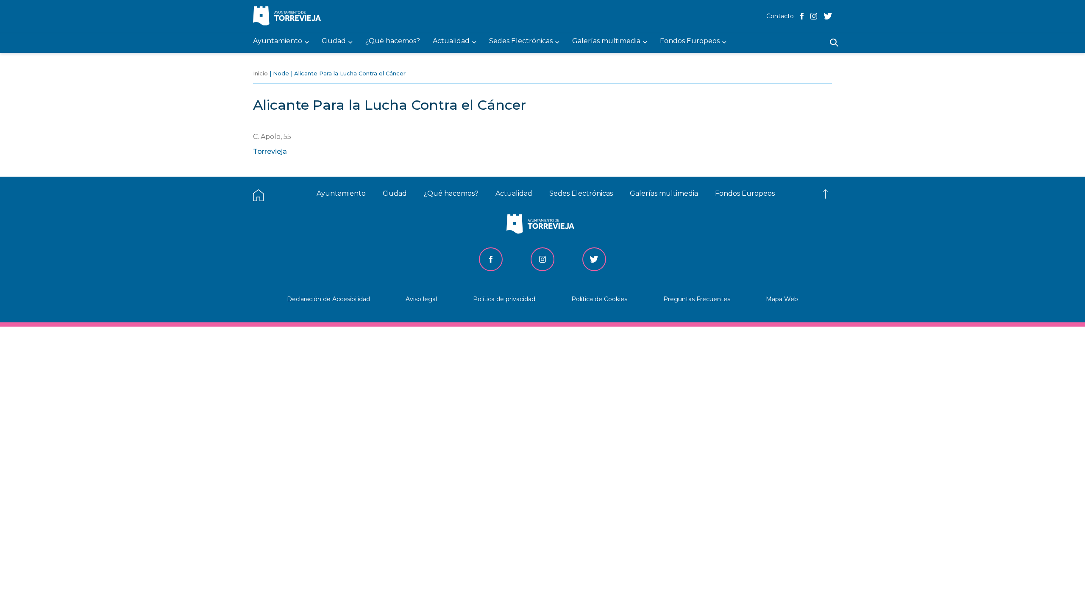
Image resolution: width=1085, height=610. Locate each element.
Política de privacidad (504, 299)
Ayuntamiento (341, 193)
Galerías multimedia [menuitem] (606, 41)
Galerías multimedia (664, 193)
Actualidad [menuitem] (451, 41)
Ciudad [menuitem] (334, 41)
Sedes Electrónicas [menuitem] (521, 41)
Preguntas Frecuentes (696, 299)
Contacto (780, 16)
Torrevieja (270, 151)
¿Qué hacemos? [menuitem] (392, 41)
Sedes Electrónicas (581, 193)
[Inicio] (289, 16)
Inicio (260, 73)
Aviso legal (421, 299)
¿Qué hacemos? (451, 193)
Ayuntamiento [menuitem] (277, 41)
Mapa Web (782, 299)
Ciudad (395, 193)
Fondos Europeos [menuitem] (690, 41)
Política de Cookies (599, 299)
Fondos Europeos (745, 193)
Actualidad (513, 193)
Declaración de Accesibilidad (328, 299)
